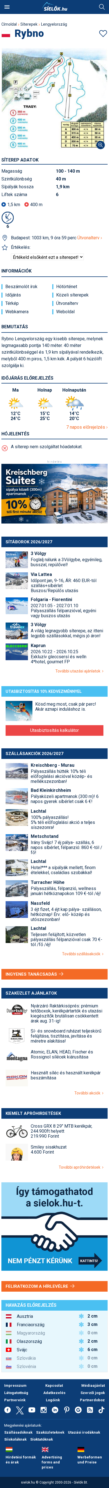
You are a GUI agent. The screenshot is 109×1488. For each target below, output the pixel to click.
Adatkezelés (54, 1393)
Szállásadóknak (18, 1432)
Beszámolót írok (21, 286)
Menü (7, 7)
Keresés (102, 7)
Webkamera (17, 311)
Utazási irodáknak (84, 1432)
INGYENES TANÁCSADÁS (32, 974)
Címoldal (9, 24)
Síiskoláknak (15, 1439)
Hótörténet (66, 286)
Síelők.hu (54, 6)
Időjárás (13, 295)
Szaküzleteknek (50, 1432)
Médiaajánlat (93, 1385)
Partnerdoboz (92, 1400)
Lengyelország (54, 24)
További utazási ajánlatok (78, 671)
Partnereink (14, 1400)
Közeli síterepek (72, 295)
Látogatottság (16, 1393)
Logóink (53, 1400)
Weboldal (65, 311)
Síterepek (28, 24)
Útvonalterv (89, 237)
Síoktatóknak (41, 1439)
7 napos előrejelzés (86, 427)
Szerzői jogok (92, 1393)
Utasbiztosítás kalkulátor (54, 730)
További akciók (88, 1093)
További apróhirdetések (80, 1167)
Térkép (12, 303)
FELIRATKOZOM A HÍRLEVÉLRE (37, 1286)
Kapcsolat (54, 1385)
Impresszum (15, 1385)
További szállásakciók (82, 954)
